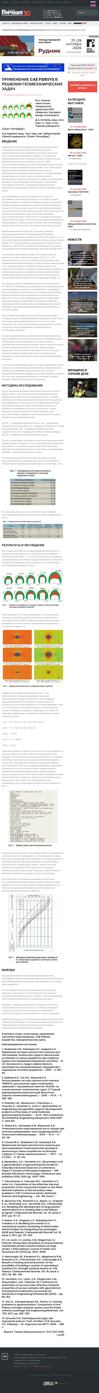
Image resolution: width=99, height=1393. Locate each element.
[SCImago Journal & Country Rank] (82, 74)
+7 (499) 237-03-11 (27, 1366)
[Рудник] (49, 46)
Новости (6, 23)
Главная (5, 30)
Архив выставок (36, 23)
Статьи (13, 30)
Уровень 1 (90, 68)
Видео (55, 23)
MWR (70, 23)
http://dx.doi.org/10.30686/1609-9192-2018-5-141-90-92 (22, 95)
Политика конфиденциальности (60, 1375)
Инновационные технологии (30, 30)
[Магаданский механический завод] (33, 67)
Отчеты (48, 23)
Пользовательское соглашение (38, 1375)
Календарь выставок (19, 23)
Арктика (63, 23)
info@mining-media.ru (46, 1366)
